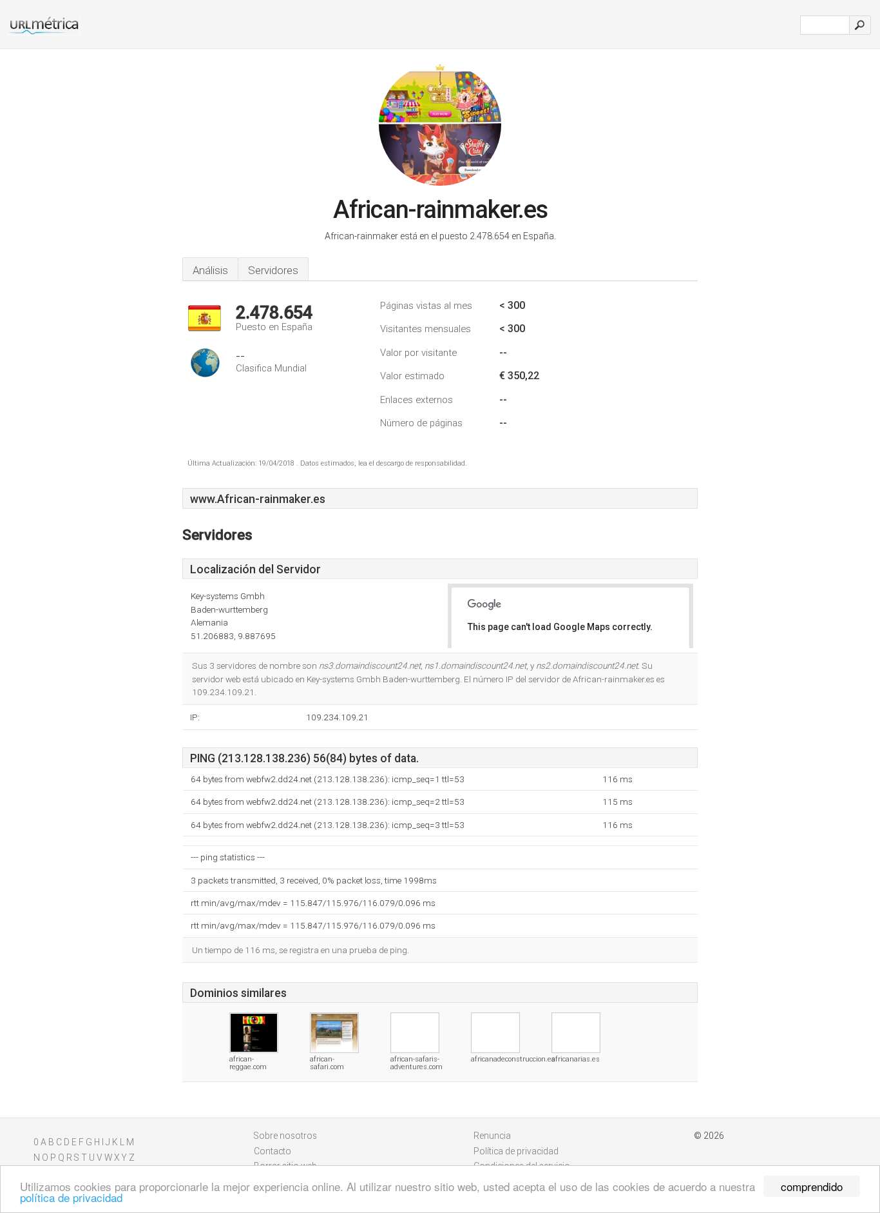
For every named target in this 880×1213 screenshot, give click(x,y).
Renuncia (492, 1135)
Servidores (273, 270)
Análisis (210, 270)
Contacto (272, 1151)
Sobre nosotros (285, 1135)
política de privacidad (71, 1197)
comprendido (812, 1186)
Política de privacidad (516, 1151)
